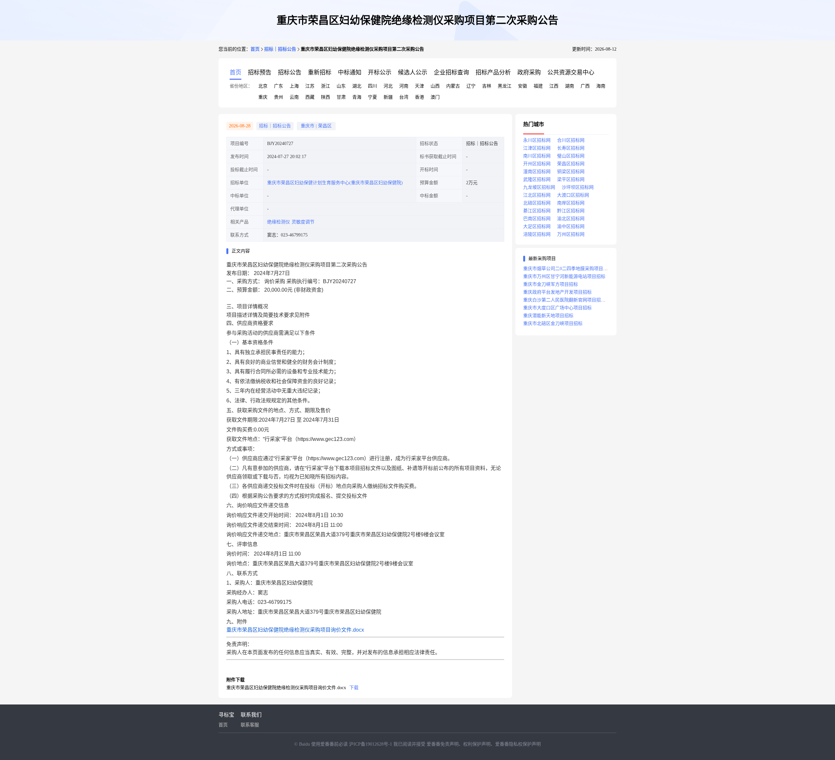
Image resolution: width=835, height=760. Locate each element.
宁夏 (372, 97)
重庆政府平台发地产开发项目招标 (557, 292)
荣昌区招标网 (570, 163)
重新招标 (319, 72)
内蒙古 (453, 86)
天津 (419, 86)
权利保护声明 (477, 744)
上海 (294, 86)
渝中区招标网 (570, 226)
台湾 (403, 97)
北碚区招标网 (537, 203)
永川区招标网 (537, 140)
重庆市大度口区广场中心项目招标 (557, 307)
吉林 (486, 86)
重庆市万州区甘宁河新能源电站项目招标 (564, 276)
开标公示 (379, 72)
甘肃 (341, 97)
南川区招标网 (537, 156)
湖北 (356, 86)
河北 (388, 86)
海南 (600, 86)
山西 (435, 86)
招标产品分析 (493, 72)
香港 (419, 97)
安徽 (522, 86)
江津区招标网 (537, 148)
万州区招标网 (570, 234)
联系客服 (250, 724)
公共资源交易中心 (570, 72)
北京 (262, 86)
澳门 (435, 97)
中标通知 (349, 72)
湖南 (569, 86)
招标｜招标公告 (280, 49)
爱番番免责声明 (443, 744)
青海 (356, 97)
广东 (278, 86)
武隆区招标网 (537, 179)
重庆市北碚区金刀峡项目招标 (553, 323)
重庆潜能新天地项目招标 (548, 315)
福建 (538, 86)
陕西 (325, 97)
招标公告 (289, 72)
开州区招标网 (537, 163)
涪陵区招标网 (537, 234)
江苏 (309, 86)
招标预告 (259, 72)
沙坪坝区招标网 (578, 187)
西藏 (309, 97)
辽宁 (471, 86)
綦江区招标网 (537, 210)
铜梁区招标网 (570, 171)
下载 (353, 687)
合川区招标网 (570, 140)
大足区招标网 (537, 226)
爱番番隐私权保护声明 (518, 744)
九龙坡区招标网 (539, 187)
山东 (341, 86)
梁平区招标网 (570, 179)
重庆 (262, 97)
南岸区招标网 (570, 203)
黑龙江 (504, 86)
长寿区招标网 (570, 148)
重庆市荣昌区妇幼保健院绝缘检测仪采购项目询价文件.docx (295, 630)
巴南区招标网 (537, 218)
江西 (553, 86)
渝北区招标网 (570, 218)
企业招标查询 (451, 72)
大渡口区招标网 (573, 195)
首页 (255, 49)
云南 (294, 97)
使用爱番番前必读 (330, 744)
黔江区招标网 (570, 210)
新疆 (388, 97)
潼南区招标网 (537, 171)
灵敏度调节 (303, 221)
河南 (403, 86)
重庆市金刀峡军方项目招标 (550, 284)
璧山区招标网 (570, 156)
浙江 (325, 86)
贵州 (278, 97)
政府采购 (529, 72)
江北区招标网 (537, 195)
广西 (585, 86)
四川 (372, 86)
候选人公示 (412, 72)
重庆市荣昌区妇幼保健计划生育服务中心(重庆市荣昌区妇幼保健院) (335, 182)
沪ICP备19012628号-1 (371, 744)
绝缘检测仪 (278, 221)
